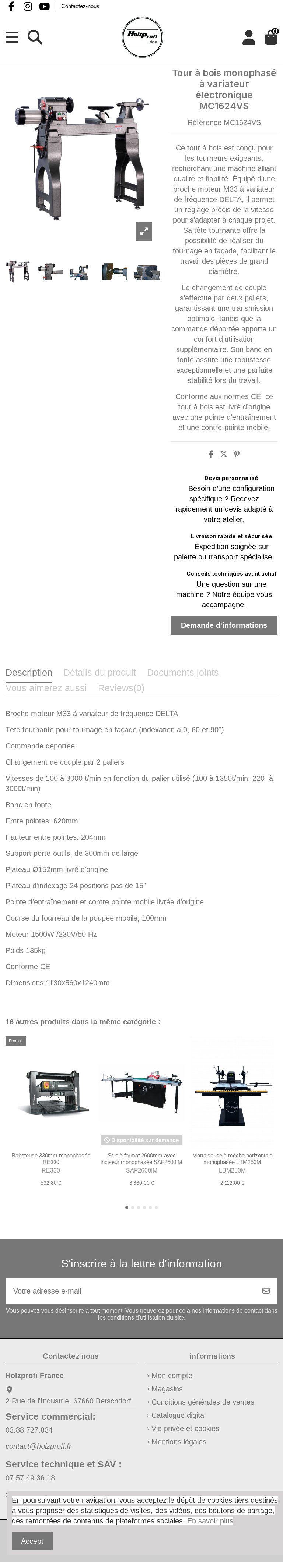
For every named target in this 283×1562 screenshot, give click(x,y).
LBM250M (232, 1170)
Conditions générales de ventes (202, 1402)
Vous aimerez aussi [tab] (46, 688)
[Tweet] (223, 454)
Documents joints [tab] (183, 672)
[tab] (121, 690)
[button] (126, 1207)
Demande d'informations (224, 625)
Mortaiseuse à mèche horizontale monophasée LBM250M (232, 1158)
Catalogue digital (178, 1415)
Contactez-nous (80, 6)
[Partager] (211, 454)
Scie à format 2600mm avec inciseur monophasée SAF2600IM (141, 1158)
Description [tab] (29, 672)
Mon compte (171, 1375)
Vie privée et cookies (185, 1428)
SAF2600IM (141, 1170)
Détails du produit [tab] (99, 672)
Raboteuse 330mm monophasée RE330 (50, 1158)
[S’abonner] (266, 1291)
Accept (32, 1541)
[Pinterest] (237, 454)
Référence (204, 122)
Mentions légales (178, 1442)
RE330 (51, 1170)
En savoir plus (210, 1521)
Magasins (167, 1389)
